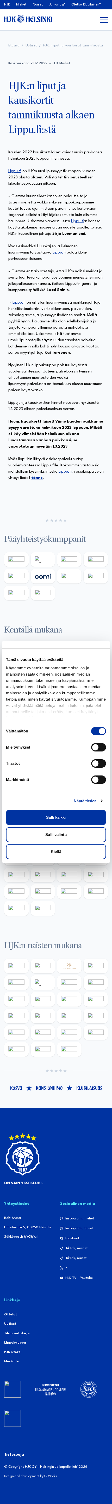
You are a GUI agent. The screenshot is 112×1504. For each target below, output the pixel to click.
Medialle (11, 1361)
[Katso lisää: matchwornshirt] (96, 875)
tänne (37, 478)
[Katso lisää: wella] (69, 999)
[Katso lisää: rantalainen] (43, 966)
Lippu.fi (14, 171)
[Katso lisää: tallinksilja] (96, 576)
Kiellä (56, 851)
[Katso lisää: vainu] (69, 982)
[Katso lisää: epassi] (96, 999)
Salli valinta (55, 834)
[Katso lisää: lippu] (43, 875)
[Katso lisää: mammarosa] (16, 908)
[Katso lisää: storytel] (16, 999)
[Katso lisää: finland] (43, 1016)
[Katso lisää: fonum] (96, 982)
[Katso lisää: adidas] (43, 559)
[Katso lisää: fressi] (43, 999)
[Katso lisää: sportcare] (43, 891)
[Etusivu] (28, 19)
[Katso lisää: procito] (96, 891)
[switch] (98, 747)
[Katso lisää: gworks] (69, 875)
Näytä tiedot (85, 801)
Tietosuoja (14, 1455)
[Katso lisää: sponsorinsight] (43, 908)
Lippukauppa (15, 1342)
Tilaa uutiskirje (17, 1333)
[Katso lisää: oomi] (43, 576)
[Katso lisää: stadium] (16, 593)
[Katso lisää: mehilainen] (43, 593)
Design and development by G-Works (30, 1476)
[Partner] (12, 1389)
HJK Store (12, 1352)
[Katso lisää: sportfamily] (16, 875)
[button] (104, 20)
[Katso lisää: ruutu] (16, 576)
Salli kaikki (56, 817)
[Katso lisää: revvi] (16, 559)
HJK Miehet (61, 63)
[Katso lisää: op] (96, 559)
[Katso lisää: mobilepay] (16, 966)
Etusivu (14, 45)
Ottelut (10, 1314)
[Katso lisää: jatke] (16, 1016)
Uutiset (31, 45)
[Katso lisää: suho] (69, 891)
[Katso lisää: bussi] (96, 1032)
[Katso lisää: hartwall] (69, 559)
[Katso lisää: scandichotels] (69, 1049)
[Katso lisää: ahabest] (16, 891)
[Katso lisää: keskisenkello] (69, 966)
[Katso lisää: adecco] (16, 982)
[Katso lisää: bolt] (69, 576)
